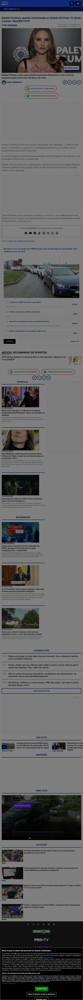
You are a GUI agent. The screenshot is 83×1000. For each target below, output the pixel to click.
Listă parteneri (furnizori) (9, 983)
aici (3, 966)
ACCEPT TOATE (41, 989)
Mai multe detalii (48, 957)
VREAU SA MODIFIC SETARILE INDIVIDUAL (41, 994)
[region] (41, 973)
